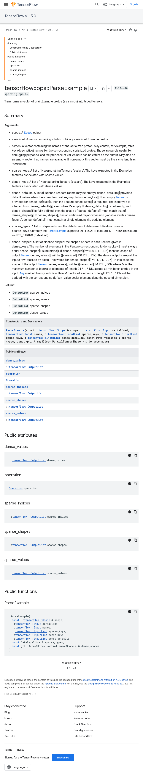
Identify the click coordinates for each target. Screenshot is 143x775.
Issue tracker (81, 712)
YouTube (9, 736)
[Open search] (97, 4)
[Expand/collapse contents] (25, 39)
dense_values (15, 360)
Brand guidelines (83, 730)
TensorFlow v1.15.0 (20, 16)
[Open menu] (6, 4)
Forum (8, 718)
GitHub (8, 724)
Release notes (82, 718)
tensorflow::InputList (64, 334)
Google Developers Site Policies (105, 683)
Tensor (120, 197)
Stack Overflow (83, 724)
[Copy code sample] (136, 455)
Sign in (134, 4)
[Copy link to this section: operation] (25, 475)
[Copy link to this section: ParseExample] (32, 603)
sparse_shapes (16, 400)
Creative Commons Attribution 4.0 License (105, 679)
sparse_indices (17, 387)
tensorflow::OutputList (26, 367)
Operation (13, 380)
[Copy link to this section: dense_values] (31, 447)
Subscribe (63, 757)
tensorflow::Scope (52, 330)
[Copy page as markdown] (103, 88)
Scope (28, 132)
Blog (7, 712)
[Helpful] (130, 30)
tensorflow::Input (97, 330)
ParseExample (56, 231)
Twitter (8, 730)
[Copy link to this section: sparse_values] (32, 560)
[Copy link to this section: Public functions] (40, 592)
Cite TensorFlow (83, 736)
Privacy (20, 749)
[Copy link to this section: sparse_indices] (33, 503)
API (23, 29)
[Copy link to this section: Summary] (27, 116)
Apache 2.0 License (55, 683)
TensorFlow (10, 29)
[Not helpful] (136, 30)
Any (22, 273)
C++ (57, 29)
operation (13, 373)
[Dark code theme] (130, 455)
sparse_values (16, 413)
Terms (8, 749)
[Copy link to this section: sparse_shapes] (34, 532)
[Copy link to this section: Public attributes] (41, 435)
